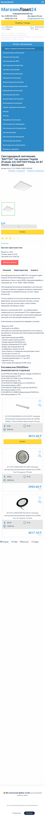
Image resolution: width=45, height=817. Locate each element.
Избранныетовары (9, 28)
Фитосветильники (9, 132)
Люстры (6, 116)
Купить (22, 232)
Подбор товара (22, 22)
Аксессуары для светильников (14, 145)
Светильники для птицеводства (14, 128)
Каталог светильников (22, 44)
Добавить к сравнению (16, 171)
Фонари (5, 111)
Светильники (21, 33)
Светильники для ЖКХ (11, 61)
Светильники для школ (11, 95)
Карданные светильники (12, 78)
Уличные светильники (11, 57)
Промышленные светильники (13, 53)
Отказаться (16, 813)
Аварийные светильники (12, 120)
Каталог (11, 33)
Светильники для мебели (12, 141)
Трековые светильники (11, 69)
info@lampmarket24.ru (36, 18)
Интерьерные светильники (12, 103)
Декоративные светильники (13, 99)
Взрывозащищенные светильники (15, 86)
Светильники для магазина (13, 74)
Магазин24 (18, 11)
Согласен (29, 813)
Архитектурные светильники (13, 82)
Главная (3, 33)
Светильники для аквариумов (13, 124)
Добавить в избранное (35, 171)
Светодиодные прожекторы (13, 65)
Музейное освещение (11, 149)
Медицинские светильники (12, 90)
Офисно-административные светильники (14, 35)
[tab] (6, 270)
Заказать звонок (9, 262)
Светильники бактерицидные (13, 137)
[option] (22, 187)
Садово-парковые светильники (14, 107)
